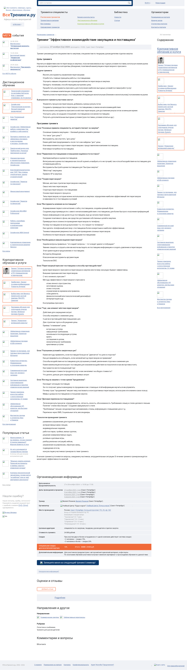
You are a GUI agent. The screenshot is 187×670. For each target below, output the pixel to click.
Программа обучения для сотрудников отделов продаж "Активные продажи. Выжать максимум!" (167, 129)
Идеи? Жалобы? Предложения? (102, 665)
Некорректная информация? (49, 571)
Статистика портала (159, 24)
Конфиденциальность (81, 665)
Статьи (117, 20)
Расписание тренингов (50, 17)
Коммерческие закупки (50, 617)
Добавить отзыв (47, 589)
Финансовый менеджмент (20, 191)
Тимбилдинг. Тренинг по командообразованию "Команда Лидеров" (167, 88)
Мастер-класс (20, 68)
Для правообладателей (175, 666)
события (13, 35)
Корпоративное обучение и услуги (90, 24)
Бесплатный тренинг (17, 58)
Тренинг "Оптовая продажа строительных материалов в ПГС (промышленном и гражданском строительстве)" (168, 69)
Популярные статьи (16, 432)
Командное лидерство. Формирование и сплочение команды (165, 211)
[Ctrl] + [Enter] (23, 505)
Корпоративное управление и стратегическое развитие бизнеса (20, 245)
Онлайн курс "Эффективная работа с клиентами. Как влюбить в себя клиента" (20, 129)
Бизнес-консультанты (86, 17)
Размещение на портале (160, 17)
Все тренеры (46, 24)
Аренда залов (156, 20)
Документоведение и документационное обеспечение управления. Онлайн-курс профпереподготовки (20, 162)
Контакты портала (158, 27)
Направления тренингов (50, 27)
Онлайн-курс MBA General (19, 232)
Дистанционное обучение (87, 20)
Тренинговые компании (50, 20)
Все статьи (6, 485)
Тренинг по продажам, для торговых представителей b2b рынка (167, 194)
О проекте (38, 665)
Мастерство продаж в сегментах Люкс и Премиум (164, 301)
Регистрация (160, 3)
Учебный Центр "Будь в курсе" (98, 506)
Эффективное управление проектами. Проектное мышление (166, 163)
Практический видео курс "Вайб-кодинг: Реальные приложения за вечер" (19, 151)
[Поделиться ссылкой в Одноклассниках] (44, 469)
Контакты (67, 665)
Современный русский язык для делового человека (165, 228)
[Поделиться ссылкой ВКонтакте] (39, 469)
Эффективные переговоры (74, 617)
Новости (117, 17)
